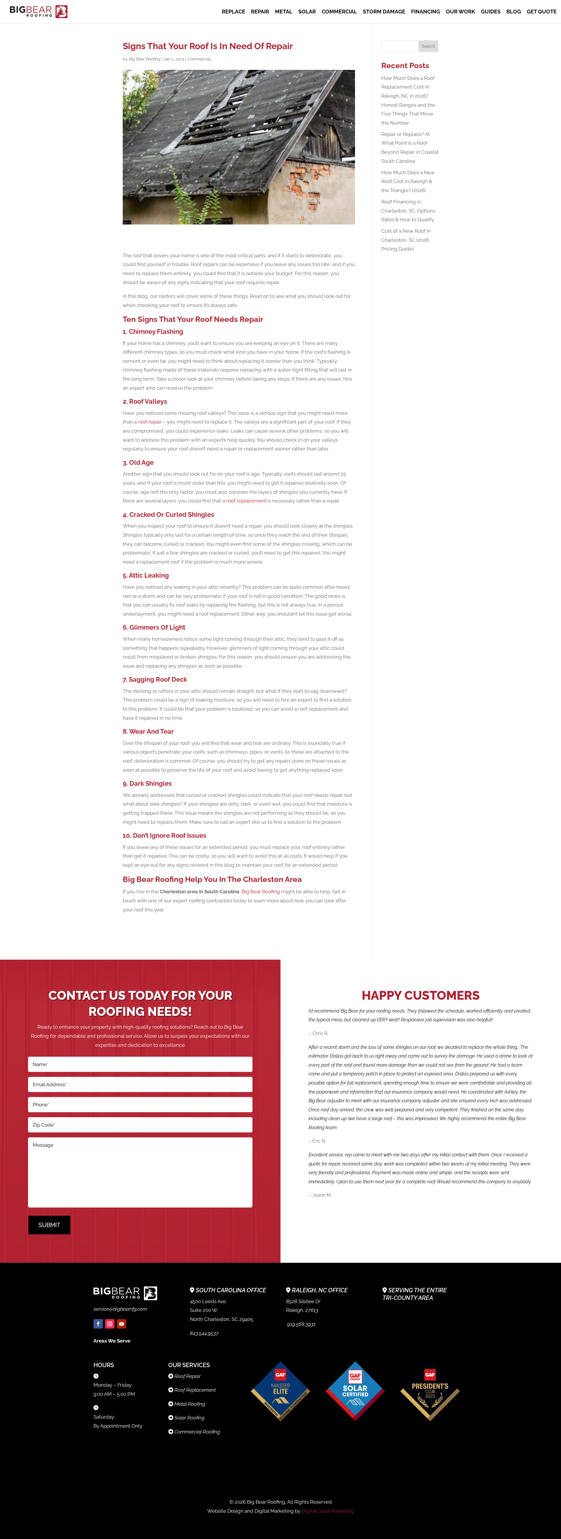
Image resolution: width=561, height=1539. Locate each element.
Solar (307, 12)
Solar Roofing (189, 1418)
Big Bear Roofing (144, 59)
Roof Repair (187, 1376)
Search (428, 46)
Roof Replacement (195, 1390)
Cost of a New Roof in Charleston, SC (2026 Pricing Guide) (406, 240)
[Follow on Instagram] (110, 1324)
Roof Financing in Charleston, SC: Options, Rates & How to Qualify (408, 210)
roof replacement (246, 501)
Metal (283, 12)
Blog (513, 12)
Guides (491, 12)
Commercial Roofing (197, 1432)
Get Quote (542, 12)
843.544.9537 (204, 1333)
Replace (233, 12)
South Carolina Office (231, 1290)
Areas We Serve (112, 1341)
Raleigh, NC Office (320, 1290)
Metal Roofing (189, 1404)
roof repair (150, 422)
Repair (260, 12)
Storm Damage (384, 12)
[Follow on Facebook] (98, 1324)
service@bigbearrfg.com (120, 1309)
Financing (425, 12)
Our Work (460, 12)
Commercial (339, 12)
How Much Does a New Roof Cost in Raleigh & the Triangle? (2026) (408, 181)
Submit (49, 1225)
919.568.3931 (301, 1324)
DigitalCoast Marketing (328, 1511)
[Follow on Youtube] (121, 1324)
